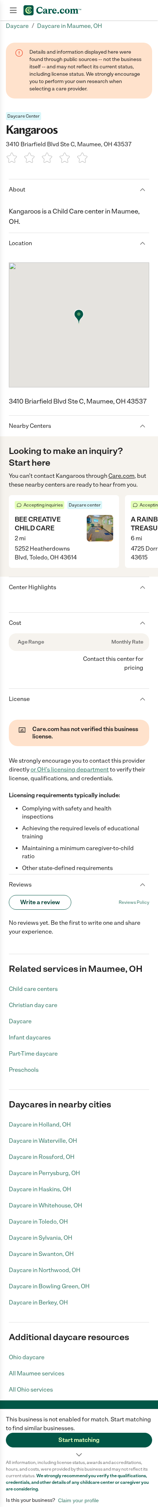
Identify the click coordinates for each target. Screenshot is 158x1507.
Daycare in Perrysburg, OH (44, 1173)
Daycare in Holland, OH (40, 1124)
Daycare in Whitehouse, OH (45, 1205)
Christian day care (33, 1005)
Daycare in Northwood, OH (44, 1270)
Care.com (121, 475)
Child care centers (33, 988)
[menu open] (13, 10)
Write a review (40, 902)
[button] (79, 1434)
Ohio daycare (26, 1357)
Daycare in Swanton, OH (41, 1253)
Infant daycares (30, 1037)
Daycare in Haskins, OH (40, 1189)
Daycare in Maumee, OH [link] (69, 25)
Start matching (79, 1439)
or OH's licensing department (69, 769)
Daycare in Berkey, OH (38, 1302)
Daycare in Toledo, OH (38, 1221)
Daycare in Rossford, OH (42, 1156)
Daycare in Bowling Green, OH (49, 1286)
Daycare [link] (17, 25)
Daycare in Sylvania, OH (40, 1237)
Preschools (24, 1069)
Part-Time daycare (33, 1053)
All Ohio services (31, 1389)
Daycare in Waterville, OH (43, 1140)
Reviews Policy (134, 902)
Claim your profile (78, 1500)
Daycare (20, 1021)
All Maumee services (36, 1373)
